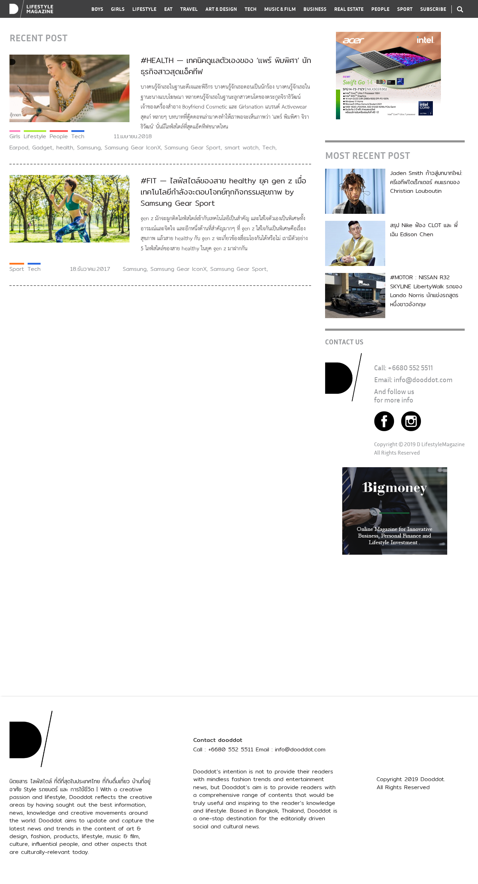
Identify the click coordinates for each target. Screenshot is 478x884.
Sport (16, 269)
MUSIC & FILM (280, 9)
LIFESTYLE (144, 9)
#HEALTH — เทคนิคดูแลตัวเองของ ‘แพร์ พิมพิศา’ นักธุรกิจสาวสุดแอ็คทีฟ (226, 65)
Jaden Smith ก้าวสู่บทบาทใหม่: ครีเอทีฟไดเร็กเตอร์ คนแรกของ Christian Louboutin (426, 182)
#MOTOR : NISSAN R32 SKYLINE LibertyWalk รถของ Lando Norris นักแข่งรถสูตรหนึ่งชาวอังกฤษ (426, 291)
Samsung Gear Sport (192, 147)
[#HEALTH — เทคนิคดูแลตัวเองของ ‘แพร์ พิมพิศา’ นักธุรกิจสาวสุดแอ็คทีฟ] (69, 88)
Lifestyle (35, 136)
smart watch (242, 147)
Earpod (18, 147)
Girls (14, 136)
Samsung (89, 147)
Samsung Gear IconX (133, 147)
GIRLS (118, 9)
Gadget (42, 147)
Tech (77, 136)
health (64, 147)
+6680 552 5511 (410, 367)
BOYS (97, 9)
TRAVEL (189, 9)
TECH (250, 9)
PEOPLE (380, 9)
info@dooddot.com (423, 379)
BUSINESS (314, 9)
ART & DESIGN (221, 9)
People (59, 136)
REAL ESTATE (349, 9)
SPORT (405, 9)
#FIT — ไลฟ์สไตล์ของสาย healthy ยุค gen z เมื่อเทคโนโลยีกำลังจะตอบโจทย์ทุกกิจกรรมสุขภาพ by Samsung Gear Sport (223, 192)
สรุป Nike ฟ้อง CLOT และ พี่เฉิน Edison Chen (424, 230)
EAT (168, 9)
